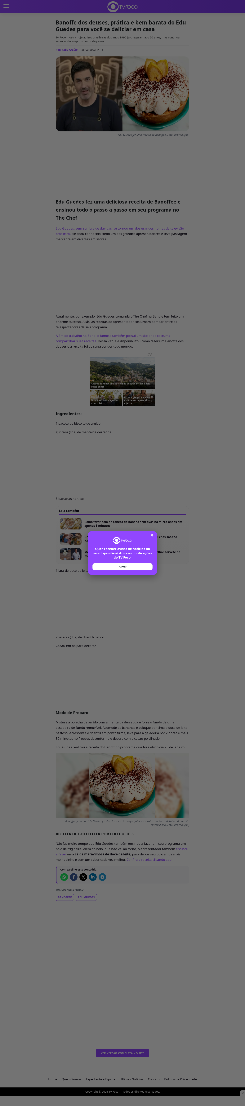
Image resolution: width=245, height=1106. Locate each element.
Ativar (122, 566)
